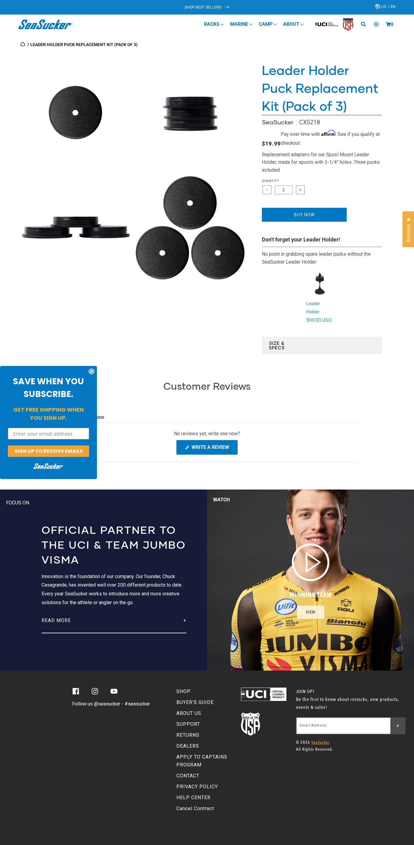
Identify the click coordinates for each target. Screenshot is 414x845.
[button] (388, 24)
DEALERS (187, 746)
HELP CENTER (193, 797)
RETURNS (187, 735)
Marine (239, 24)
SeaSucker (277, 122)
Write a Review (214, 449)
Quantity (270, 181)
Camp (266, 24)
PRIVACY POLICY (197, 786)
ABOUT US (188, 713)
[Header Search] (365, 24)
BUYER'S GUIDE (195, 702)
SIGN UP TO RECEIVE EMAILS (49, 451)
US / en (388, 6)
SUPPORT (188, 724)
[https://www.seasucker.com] (23, 44)
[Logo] (45, 24)
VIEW (311, 612)
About (291, 24)
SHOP (183, 691)
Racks (212, 24)
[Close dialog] (91, 372)
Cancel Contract (195, 808)
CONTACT (187, 776)
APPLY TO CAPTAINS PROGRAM (201, 761)
